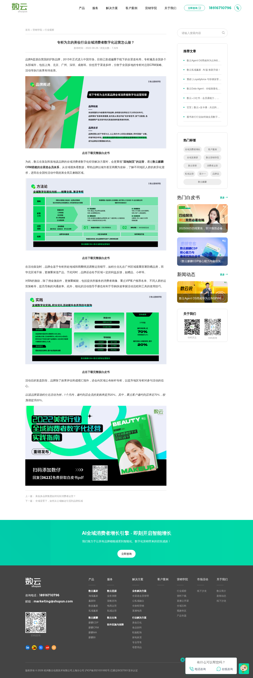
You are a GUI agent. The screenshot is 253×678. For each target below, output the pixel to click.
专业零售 (137, 642)
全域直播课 (192, 157)
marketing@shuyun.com (53, 601)
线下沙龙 (202, 590)
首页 (27, 29)
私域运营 (189, 173)
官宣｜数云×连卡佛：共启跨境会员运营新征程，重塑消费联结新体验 (204, 107)
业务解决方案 (139, 591)
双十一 (202, 173)
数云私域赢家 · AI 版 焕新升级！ (203, 69)
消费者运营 (212, 165)
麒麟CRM (94, 627)
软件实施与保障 (115, 624)
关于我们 (222, 579)
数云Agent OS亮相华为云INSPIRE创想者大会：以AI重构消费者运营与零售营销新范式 (204, 60)
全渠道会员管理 (140, 595)
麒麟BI (92, 637)
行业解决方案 (139, 617)
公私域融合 (138, 600)
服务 (110, 579)
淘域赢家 (93, 595)
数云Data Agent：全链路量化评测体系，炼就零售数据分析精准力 (204, 88)
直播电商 (137, 610)
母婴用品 (137, 647)
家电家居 (137, 637)
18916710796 (49, 595)
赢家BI (92, 600)
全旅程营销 (138, 605)
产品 (91, 579)
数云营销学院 (212, 157)
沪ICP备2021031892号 (97, 670)
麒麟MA (93, 632)
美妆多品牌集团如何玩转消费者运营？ (55, 496)
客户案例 (212, 149)
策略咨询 (112, 600)
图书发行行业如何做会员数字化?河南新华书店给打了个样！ (204, 117)
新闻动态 (221, 595)
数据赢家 (93, 605)
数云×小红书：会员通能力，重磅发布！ (204, 98)
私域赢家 (93, 610)
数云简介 (221, 590)
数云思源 (112, 591)
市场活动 (202, 579)
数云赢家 (93, 591)
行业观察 (49, 29)
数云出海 (112, 617)
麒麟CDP (93, 622)
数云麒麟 (202, 181)
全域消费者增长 (192, 149)
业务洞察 (112, 595)
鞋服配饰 (137, 632)
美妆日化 (137, 622)
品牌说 (215, 173)
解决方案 (137, 579)
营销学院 (37, 29)
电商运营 (112, 605)
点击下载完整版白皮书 (96, 153)
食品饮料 (137, 627)
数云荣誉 (192, 165)
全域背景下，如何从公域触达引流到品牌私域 (59, 500)
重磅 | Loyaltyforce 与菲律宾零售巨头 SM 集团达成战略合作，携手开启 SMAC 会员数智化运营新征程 (204, 79)
